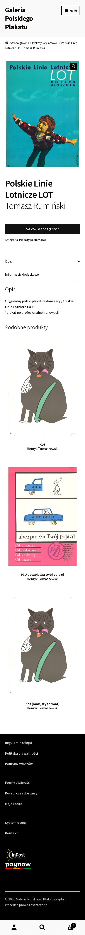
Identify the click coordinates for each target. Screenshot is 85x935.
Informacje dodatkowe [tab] (22, 274)
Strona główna (19, 43)
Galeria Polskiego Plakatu (19, 18)
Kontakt (11, 833)
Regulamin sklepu (18, 742)
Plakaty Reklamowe (45, 43)
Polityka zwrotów (19, 764)
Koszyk (65, 924)
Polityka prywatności (21, 753)
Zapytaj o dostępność (42, 229)
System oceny (16, 822)
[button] (73, 66)
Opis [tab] (8, 261)
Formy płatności (18, 782)
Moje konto (13, 803)
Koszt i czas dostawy (21, 793)
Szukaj (42, 927)
